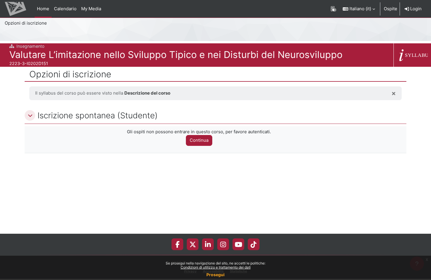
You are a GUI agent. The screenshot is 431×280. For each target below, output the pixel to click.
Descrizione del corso (147, 93)
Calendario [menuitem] (65, 8)
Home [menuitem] (43, 8)
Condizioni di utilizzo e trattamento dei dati (216, 267)
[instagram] (223, 244)
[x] (192, 244)
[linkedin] (208, 244)
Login (415, 8)
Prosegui (215, 274)
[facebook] (177, 244)
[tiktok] (254, 244)
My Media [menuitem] (91, 8)
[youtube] (238, 244)
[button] (359, 9)
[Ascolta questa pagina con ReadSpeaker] (333, 9)
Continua (199, 140)
